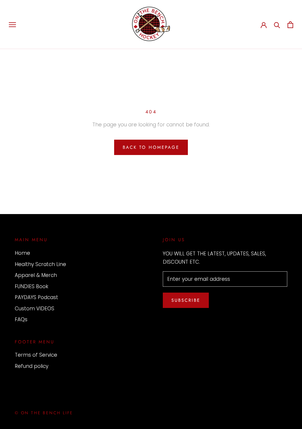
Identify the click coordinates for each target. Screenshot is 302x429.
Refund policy (31, 366)
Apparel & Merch (36, 275)
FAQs (21, 319)
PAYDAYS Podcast (36, 297)
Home (22, 253)
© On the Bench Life (44, 413)
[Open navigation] (12, 24)
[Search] (277, 25)
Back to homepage (151, 147)
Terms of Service (36, 354)
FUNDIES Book (31, 286)
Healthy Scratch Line (40, 264)
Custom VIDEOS (34, 308)
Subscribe (185, 300)
